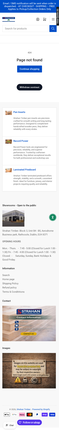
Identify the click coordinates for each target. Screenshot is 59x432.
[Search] (53, 28)
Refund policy (9, 287)
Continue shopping (29, 69)
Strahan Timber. (24, 409)
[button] (52, 217)
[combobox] (29, 28)
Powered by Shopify (41, 409)
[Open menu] (53, 19)
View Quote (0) (57, 16)
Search (6, 275)
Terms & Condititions (13, 291)
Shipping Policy (10, 283)
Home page (8, 279)
